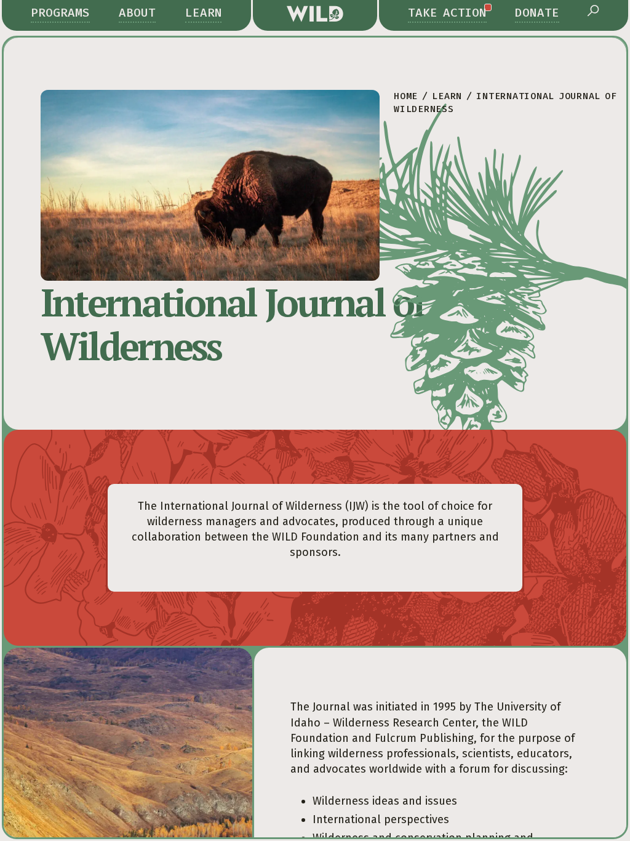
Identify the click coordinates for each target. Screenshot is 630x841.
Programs (60, 13)
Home (406, 96)
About (137, 13)
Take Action (447, 13)
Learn (203, 13)
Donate (537, 13)
